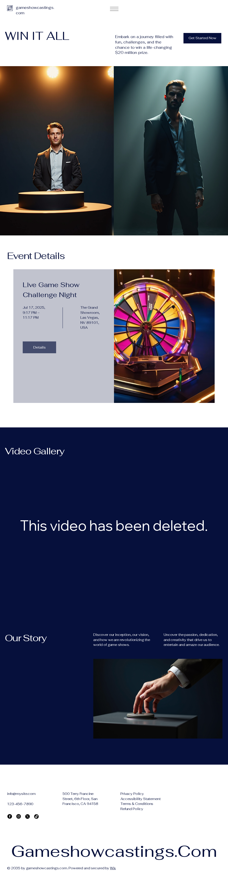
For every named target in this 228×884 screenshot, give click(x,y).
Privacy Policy (132, 794)
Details (39, 347)
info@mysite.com (21, 794)
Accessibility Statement (140, 799)
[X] (27, 816)
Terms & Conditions (136, 804)
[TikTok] (36, 816)
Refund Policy (131, 809)
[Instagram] (18, 816)
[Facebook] (9, 816)
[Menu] (114, 9)
